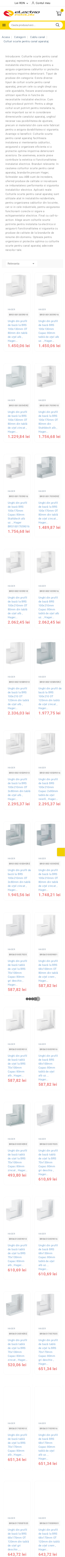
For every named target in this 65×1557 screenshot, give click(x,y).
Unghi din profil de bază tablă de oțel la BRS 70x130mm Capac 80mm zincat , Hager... (18, 1350)
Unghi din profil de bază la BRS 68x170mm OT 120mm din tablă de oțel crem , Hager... (49, 1539)
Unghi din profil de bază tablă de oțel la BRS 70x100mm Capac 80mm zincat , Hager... (18, 1160)
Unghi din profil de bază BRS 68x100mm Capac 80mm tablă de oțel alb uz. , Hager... (48, 1067)
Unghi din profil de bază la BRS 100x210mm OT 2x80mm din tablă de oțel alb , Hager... (19, 789)
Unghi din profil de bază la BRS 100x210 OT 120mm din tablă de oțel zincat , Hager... (50, 698)
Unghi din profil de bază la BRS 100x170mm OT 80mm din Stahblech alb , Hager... (48, 422)
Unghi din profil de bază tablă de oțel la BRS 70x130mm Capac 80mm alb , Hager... (17, 1255)
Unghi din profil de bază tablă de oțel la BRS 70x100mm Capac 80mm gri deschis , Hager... (17, 973)
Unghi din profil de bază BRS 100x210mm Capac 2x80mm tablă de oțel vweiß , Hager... (48, 789)
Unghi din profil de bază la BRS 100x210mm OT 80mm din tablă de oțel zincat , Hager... (48, 880)
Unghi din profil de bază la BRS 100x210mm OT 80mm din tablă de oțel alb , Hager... (17, 607)
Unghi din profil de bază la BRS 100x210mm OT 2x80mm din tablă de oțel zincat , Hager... (19, 880)
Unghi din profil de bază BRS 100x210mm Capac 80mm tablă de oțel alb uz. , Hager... (48, 607)
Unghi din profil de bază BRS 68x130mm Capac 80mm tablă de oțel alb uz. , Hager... (48, 1257)
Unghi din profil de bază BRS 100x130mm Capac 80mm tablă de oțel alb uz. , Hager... (48, 331)
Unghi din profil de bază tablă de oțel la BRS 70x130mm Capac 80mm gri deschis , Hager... (48, 1162)
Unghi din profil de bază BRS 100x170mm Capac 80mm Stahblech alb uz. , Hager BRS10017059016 (19, 514)
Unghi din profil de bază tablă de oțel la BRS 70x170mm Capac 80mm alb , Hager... (17, 1445)
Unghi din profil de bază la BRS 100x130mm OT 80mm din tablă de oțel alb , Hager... (17, 331)
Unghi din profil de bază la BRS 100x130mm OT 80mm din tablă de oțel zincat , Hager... (17, 422)
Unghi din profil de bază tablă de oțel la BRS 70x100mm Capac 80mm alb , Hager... (17, 1065)
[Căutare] (57, 25)
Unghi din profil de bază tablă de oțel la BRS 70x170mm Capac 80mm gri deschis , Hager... (48, 1352)
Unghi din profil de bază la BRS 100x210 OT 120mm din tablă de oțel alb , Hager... (18, 698)
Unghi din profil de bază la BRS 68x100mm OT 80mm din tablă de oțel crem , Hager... (48, 971)
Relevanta (22, 263)
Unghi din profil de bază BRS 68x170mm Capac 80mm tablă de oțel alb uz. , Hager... (48, 1447)
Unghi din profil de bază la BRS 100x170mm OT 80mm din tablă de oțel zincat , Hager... (48, 512)
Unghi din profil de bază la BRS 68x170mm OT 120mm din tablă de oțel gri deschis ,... (18, 1539)
